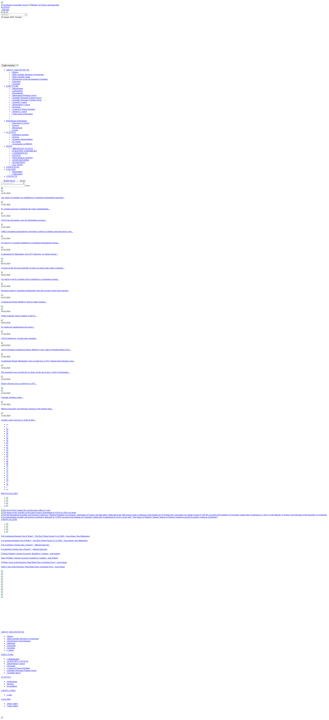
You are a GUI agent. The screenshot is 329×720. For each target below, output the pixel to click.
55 (7, 431)
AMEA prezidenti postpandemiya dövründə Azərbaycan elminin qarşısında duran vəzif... (37, 231)
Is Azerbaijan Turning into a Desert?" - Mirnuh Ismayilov (24, 549)
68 (7, 461)
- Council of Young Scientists (23, 109)
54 (7, 429)
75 (7, 477)
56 (7, 434)
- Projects (15, 125)
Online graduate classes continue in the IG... (19, 316)
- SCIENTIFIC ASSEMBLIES (24, 151)
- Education (16, 81)
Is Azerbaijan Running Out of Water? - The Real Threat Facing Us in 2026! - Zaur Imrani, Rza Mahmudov (44, 540)
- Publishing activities (20, 135)
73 (7, 473)
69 (7, 464)
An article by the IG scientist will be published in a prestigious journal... (30, 279)
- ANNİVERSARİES (20, 160)
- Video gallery (12, 706)
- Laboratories (17, 91)
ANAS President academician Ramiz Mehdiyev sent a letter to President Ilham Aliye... (36, 350)
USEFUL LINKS (8, 690)
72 (7, 471)
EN (5, 7)
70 (7, 466)
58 (7, 438)
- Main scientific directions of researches (27, 74)
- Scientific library (13, 673)
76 (7, 480)
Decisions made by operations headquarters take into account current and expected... (35, 290)
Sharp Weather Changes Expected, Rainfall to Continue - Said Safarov (29, 558)
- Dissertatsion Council (20, 105)
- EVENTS (16, 155)
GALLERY (11, 169)
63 (7, 450)
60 (7, 443)
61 (7, 445)
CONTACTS (11, 176)
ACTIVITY (11, 132)
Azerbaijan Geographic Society (16, 5)
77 (7, 482)
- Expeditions (11, 686)
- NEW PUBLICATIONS (22, 158)
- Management (17, 88)
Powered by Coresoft (164, 715)
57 (7, 436)
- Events (14, 130)
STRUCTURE (12, 86)
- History (15, 72)
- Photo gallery (12, 704)
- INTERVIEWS (18, 162)
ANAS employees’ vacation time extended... (19, 338)
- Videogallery (17, 174)
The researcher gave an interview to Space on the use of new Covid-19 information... (35, 372)
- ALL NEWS (17, 165)
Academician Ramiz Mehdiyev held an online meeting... (24, 302)
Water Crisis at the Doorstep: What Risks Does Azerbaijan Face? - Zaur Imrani (33, 567)
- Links (9, 695)
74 (7, 475)
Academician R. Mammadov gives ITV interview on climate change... (29, 254)
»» (7, 489)
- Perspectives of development (18, 641)
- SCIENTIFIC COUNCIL (17, 661)
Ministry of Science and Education (45, 5)
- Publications (11, 681)
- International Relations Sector (23, 95)
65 (7, 454)
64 (7, 452)
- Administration (12, 659)
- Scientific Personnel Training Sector (26, 98)
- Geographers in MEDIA (21, 144)
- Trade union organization (22, 114)
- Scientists (15, 84)
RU (2, 7)
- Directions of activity (20, 123)
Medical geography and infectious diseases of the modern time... (27, 409)
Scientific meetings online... (12, 397)
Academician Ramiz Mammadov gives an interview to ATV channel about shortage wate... (38, 361)
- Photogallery (17, 172)
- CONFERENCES (19, 153)
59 (7, 441)
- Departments (17, 93)
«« (7, 424)
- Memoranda (16, 128)
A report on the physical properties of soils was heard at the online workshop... (33, 268)
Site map (5, 9)
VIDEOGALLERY (9, 519)
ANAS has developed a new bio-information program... (23, 220)
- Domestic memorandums (22, 139)
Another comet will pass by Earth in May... (18, 420)
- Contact (10, 650)
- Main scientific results (20, 77)
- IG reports (16, 142)
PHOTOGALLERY (9, 493)
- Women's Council (19, 111)
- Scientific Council (19, 102)
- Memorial (10, 643)
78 (7, 484)
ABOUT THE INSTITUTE (17, 70)
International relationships (16, 121)
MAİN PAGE (9, 181)
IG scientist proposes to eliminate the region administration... (25, 209)
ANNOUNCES (12, 167)
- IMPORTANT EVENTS (22, 148)
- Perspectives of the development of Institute (29, 79)
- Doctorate (15, 107)
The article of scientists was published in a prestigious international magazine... (33, 198)
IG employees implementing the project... (17, 327)
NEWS (9, 146)
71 (7, 468)
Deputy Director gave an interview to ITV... (18, 383)
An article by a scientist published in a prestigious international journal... (30, 243)
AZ (8, 7)
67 (7, 459)
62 (7, 447)
